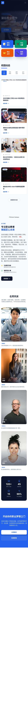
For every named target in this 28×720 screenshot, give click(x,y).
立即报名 (14, 532)
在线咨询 (14, 538)
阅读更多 (7, 278)
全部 (4, 72)
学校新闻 (10, 72)
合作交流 (23, 72)
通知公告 (17, 72)
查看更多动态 (14, 200)
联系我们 (17, 30)
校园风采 (6, 30)
